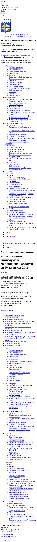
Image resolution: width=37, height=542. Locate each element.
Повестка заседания (16, 86)
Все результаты (6, 19)
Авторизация (5, 540)
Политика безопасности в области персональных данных (21, 198)
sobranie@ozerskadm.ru (9, 51)
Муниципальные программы (19, 207)
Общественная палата (16, 151)
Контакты (4, 527)
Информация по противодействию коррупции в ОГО (21, 194)
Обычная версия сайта (9, 9)
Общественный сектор (17, 149)
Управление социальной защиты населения (20, 243)
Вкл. (12, 7)
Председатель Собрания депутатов (21, 77)
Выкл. (16, 7)
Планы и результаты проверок (19, 110)
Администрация (10, 97)
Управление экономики (13, 345)
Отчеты (11, 94)
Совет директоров (15, 147)
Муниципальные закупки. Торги (20, 192)
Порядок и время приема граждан (21, 214)
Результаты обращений (17, 212)
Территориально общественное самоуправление (20, 156)
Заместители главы (15, 101)
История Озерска (15, 69)
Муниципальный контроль (18, 118)
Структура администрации (18, 103)
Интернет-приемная (16, 210)
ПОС (11, 220)
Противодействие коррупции (19, 142)
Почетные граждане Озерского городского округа (20, 169)
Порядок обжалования (17, 218)
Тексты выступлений (16, 79)
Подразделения (14, 108)
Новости (12, 125)
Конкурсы (12, 162)
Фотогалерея (13, 73)
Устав (11, 173)
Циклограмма (14, 84)
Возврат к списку (7, 310)
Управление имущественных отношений (19, 321)
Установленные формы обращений (21, 216)
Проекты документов (16, 177)
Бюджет (11, 175)
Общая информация (16, 68)
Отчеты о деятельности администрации (17, 185)
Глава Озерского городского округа (21, 99)
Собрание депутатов (12, 75)
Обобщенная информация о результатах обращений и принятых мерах (21, 223)
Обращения (9, 208)
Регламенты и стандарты (17, 134)
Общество (8, 144)
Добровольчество (15, 166)
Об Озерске (9, 66)
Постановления (14, 183)
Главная (7, 232)
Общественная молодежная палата (21, 153)
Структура (12, 81)
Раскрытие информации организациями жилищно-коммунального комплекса (18, 203)
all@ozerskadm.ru (18, 46)
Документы (9, 171)
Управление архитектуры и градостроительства (14, 316)
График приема (14, 95)
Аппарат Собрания (15, 82)
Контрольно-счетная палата (14, 123)
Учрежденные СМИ (16, 107)
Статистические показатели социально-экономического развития (22, 189)
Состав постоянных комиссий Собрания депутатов (19, 89)
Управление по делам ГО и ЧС (16, 342)
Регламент (12, 92)
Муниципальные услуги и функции (21, 116)
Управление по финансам (14, 319)
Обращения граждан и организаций (21, 138)
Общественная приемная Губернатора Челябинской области (22, 228)
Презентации (13, 164)
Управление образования (14, 330)
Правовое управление (12, 343)
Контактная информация (17, 140)
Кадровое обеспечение (17, 136)
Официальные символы (17, 71)
